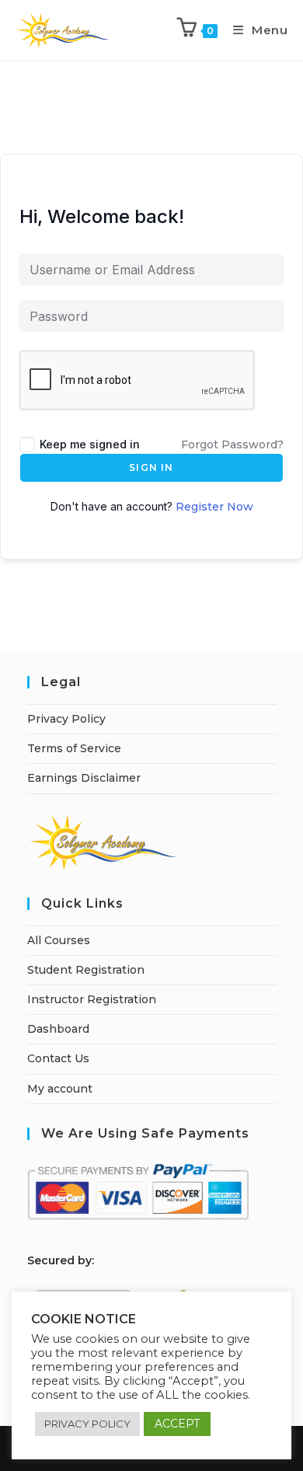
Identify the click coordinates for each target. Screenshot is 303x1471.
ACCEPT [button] (177, 1424)
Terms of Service (74, 748)
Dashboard (58, 1029)
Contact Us (58, 1058)
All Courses (58, 940)
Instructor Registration (91, 999)
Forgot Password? (232, 444)
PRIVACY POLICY (87, 1423)
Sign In (151, 467)
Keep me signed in (90, 444)
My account (59, 1089)
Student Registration (86, 970)
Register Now (214, 507)
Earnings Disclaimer (84, 778)
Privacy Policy (66, 719)
